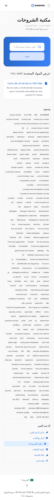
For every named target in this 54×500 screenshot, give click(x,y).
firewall (31, 242)
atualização (44, 154)
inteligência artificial (20, 272)
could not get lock (41, 202)
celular (28, 163)
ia (12, 259)
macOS (13, 286)
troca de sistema (42, 369)
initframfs (15, 268)
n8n (47, 303)
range (25, 329)
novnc (46, 312)
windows (45, 404)
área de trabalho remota (20, 141)
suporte (9, 356)
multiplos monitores (17, 299)
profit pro (38, 325)
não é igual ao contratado (39, 307)
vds (27, 373)
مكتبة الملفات (38, 449)
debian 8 (27, 207)
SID (22, 351)
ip (8, 272)
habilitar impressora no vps (38, 255)
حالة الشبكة (39, 455)
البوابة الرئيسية (44, 25)
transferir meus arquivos (21, 364)
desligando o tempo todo (39, 220)
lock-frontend (31, 286)
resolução (31, 338)
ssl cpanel (20, 356)
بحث (27, 56)
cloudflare (28, 172)
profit (47, 325)
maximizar (45, 294)
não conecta (27, 303)
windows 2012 (19, 408)
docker (46, 224)
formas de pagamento (40, 246)
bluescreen (25, 159)
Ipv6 (32, 281)
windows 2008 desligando (38, 408)
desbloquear (44, 211)
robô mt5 (45, 342)
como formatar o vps (25, 176)
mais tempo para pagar (39, 290)
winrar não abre (43, 417)
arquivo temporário (41, 150)
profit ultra (27, 325)
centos (19, 163)
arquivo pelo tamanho (31, 146)
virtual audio (18, 373)
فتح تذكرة (40, 460)
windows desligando (41, 413)
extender (19, 233)
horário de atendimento (39, 259)
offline (38, 312)
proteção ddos (43, 329)
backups (36, 159)
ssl (28, 356)
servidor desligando (41, 351)
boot (15, 159)
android (31, 137)
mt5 (29, 299)
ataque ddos (26, 150)
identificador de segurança (28, 264)
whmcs (35, 399)
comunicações (43, 185)
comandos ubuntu (13, 172)
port (30, 321)
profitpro (16, 325)
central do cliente (42, 167)
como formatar (43, 176)
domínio (36, 224)
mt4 (35, 299)
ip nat (26, 277)
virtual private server (41, 382)
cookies (11, 198)
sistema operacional (41, 356)
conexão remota (42, 198)
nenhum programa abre (16, 307)
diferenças (21, 220)
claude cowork (17, 167)
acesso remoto (12, 119)
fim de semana (43, 242)
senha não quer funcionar (25, 347)
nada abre (39, 303)
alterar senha (18, 132)
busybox (45, 163)
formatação (23, 246)
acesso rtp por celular (40, 128)
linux (9, 281)
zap (25, 417)
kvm (25, 281)
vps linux (17, 391)
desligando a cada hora (27, 216)
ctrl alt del (45, 207)
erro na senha (16, 229)
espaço (46, 233)
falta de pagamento (41, 237)
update (35, 373)
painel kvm (44, 321)
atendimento (12, 150)
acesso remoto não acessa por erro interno (31, 124)
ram (32, 329)
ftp (48, 251)
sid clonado (13, 351)
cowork (28, 202)
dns (12, 220)
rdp (18, 329)
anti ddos (10, 137)
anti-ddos (45, 141)
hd (23, 255)
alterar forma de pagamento (38, 132)
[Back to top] (27, 485)
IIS (13, 264)
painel (13, 316)
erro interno (30, 229)
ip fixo (34, 277)
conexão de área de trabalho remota (34, 194)
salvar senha (44, 347)
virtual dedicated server (22, 377)
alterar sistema (43, 137)
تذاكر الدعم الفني (37, 432)
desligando (44, 216)
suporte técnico (42, 360)
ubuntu (15, 369)
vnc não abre (44, 386)
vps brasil (16, 386)
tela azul (8, 360)
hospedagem (21, 259)
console (29, 198)
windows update (22, 413)
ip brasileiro (44, 277)
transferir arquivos (41, 364)
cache (36, 163)
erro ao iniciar (43, 229)
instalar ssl (36, 272)
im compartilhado (42, 268)
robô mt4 (13, 338)
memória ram (21, 294)
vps (24, 386)
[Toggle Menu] (49, 5)
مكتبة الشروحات (31, 25)
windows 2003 (33, 404)
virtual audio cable (41, 377)
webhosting (20, 395)
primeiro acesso (11, 321)
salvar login (12, 342)
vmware (27, 382)
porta (23, 321)
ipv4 (38, 281)
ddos (36, 207)
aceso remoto (15, 115)
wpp (31, 417)
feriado (27, 237)
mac (21, 286)
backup (46, 159)
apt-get (35, 141)
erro (13, 224)
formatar (12, 246)
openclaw (28, 312)
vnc (19, 382)
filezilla (13, 237)
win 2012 (16, 399)
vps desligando (30, 391)
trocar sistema (26, 369)
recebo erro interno (41, 334)
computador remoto (28, 181)
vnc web (32, 386)
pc (36, 321)
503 (35, 115)
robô (22, 338)
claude (29, 167)
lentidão (18, 281)
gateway (40, 251)
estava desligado (33, 233)
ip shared (17, 277)
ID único (45, 264)
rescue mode (43, 338)
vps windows (33, 395)
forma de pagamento (16, 242)
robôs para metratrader (29, 342)
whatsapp (45, 399)
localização (44, 286)
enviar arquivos (24, 224)
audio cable (24, 154)
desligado (13, 211)
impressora (27, 268)
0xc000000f (44, 115)
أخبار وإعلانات (39, 438)
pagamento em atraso (28, 316)
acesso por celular (41, 119)
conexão (30, 185)
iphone (46, 281)
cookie (20, 198)
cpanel (19, 202)
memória (34, 294)
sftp (28, 351)
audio (34, 154)
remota (9, 334)
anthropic (21, 137)
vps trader (45, 395)
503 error (27, 115)
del (19, 207)
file (20, 237)
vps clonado (44, 391)
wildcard (25, 399)
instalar (46, 272)
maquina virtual (21, 290)
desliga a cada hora (28, 211)
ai (27, 128)
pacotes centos (15, 312)
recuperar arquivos (22, 334)
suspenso (29, 360)
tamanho (18, 360)
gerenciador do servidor (24, 251)
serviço (9, 347)
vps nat (8, 391)
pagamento (44, 316)
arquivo (46, 146)
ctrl (12, 202)
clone (37, 172)
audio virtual (11, 154)
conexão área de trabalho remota (35, 189)
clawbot (46, 172)
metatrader (44, 299)
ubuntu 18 (45, 373)
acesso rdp (26, 119)
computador (44, 181)
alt (23, 128)
